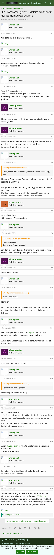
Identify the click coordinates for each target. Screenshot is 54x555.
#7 (52, 211)
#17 (51, 489)
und (12, 514)
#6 (52, 162)
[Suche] (50, 3)
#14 (51, 408)
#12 (51, 359)
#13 (51, 378)
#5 (52, 137)
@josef (31, 332)
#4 (52, 114)
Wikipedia (41, 496)
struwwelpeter (16, 202)
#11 (51, 328)
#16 (51, 466)
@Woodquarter (13, 445)
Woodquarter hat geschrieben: (15, 167)
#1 (52, 33)
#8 (52, 233)
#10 (51, 287)
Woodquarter (15, 105)
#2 (52, 58)
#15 (51, 441)
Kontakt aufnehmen (22, 543)
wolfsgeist (7, 19)
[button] (3, 3)
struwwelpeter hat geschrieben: (15, 238)
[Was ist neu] (46, 3)
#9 (52, 268)
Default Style (9, 540)
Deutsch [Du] (22, 540)
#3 (52, 86)
